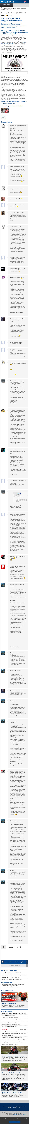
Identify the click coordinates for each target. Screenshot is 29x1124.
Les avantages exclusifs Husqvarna (10, 985)
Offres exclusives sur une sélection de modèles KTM (13, 984)
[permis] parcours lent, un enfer (10, 1031)
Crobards (10, 8)
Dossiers (19, 1106)
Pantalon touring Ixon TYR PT (9, 1022)
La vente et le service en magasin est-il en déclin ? (14, 1039)
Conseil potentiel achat (8, 1035)
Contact (24, 1114)
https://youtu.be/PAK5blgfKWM (16, 312)
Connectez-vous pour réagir (14, 962)
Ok (11, 1122)
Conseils (24, 1106)
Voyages (14, 1107)
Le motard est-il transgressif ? (10, 1044)
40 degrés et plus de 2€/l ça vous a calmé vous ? (14, 1042)
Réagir (3, 15)
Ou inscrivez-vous (14, 965)
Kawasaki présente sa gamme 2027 (11, 1024)
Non (17, 1122)
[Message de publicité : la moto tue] (14, 71)
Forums (19, 1107)
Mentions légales (17, 1114)
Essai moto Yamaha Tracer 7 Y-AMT (11, 977)
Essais (14, 1106)
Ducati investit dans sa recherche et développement (14, 975)
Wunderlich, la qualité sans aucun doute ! (11, 987)
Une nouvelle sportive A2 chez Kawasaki (12, 979)
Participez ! (24, 1029)
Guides (9, 1107)
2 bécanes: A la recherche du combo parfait (13, 1037)
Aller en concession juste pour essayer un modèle (14, 1033)
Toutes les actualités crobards (8, 103)
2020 (14, 8)
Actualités (6, 5)
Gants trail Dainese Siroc (8, 1015)
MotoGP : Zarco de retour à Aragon (10, 1017)
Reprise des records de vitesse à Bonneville (12, 1019)
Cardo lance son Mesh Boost (9, 1026)
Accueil (4, 1106)
